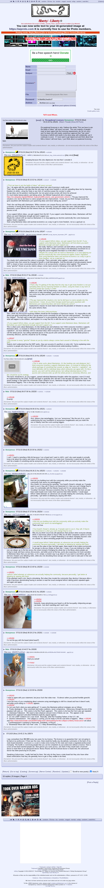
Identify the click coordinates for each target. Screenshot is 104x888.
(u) (64, 155)
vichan (49, 867)
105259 (39, 567)
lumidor (58, 1)
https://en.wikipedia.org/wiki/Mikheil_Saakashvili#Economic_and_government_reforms (38, 197)
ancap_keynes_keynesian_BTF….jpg (60, 234)
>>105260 (46, 512)
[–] (42, 120)
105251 (42, 409)
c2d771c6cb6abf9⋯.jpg (20, 515)
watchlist (85, 1)
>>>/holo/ (30, 663)
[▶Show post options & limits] (64, 105)
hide (9, 155)
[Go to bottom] (48, 33)
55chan (49, 1)
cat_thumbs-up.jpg (52, 474)
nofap (73, 1)
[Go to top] (14, 772)
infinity (53, 867)
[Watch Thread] (65, 122)
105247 (42, 231)
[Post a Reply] (92, 782)
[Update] (65, 772)
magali (64, 1)
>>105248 (53, 180)
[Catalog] (59, 33)
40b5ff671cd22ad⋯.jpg (20, 652)
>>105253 (46, 450)
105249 (42, 356)
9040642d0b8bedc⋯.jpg (21, 278)
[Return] (37, 33)
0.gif (44, 412)
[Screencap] (33, 772)
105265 (34, 649)
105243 (42, 152)
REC (74, 73)
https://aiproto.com (21, 28)
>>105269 (49, 152)
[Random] (81, 33)
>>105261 (49, 592)
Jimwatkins (55, 878)
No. (51, 122)
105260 (42, 592)
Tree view (97, 109)
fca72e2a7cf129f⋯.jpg (20, 234)
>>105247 (46, 180)
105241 (55, 122)
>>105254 (49, 471)
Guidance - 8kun (37, 878)
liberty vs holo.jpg (53, 514)
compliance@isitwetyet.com (59, 883)
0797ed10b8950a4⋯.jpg (21, 595)
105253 (42, 471)
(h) (62, 155)
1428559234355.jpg (54, 278)
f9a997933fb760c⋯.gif (20, 412)
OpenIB (59, 867)
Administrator (47, 878)
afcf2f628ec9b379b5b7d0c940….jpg (58, 652)
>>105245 (42, 239)
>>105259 (56, 471)
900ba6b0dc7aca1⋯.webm (22, 155)
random (44, 1)
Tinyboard (42, 867)
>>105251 (40, 391)
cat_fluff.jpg (49, 595)
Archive (47, 103)
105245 (39, 180)
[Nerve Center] (70, 33)
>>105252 (49, 409)
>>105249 (40, 275)
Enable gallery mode (94, 111)
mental (69, 1)
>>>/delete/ (68, 884)
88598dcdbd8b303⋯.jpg (21, 474)
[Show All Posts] (77, 122)
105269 (39, 690)
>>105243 (10, 696)
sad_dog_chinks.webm (53, 155)
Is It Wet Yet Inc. (50, 886)
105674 (30, 734)
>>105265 (46, 633)
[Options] (101, 1)
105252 (39, 450)
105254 (39, 512)
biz (54, 1)
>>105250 (49, 356)
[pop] (38, 120)
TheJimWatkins (63, 878)
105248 (34, 275)
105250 (34, 392)
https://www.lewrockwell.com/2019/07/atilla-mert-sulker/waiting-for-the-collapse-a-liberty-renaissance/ (47, 721)
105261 (39, 633)
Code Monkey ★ (54, 872)
